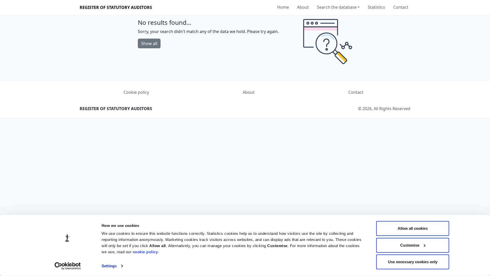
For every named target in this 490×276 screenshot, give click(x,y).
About (303, 7)
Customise (409, 245)
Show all (149, 43)
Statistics (376, 7)
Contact (400, 7)
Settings (109, 266)
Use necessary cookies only (412, 262)
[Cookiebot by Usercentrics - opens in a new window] (67, 266)
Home (283, 7)
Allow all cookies (413, 228)
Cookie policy (136, 92)
